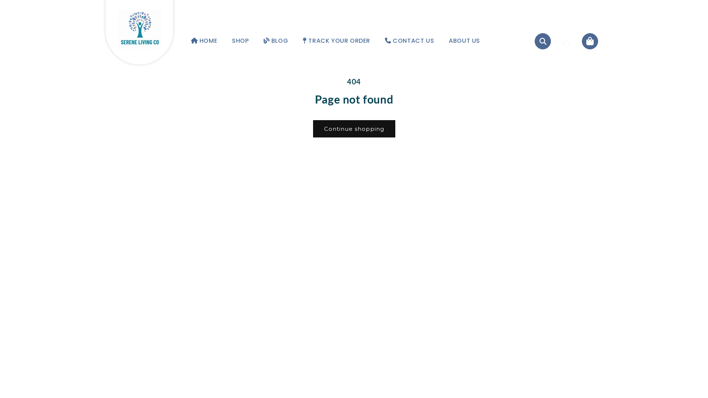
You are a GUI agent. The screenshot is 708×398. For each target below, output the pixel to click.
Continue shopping (354, 128)
